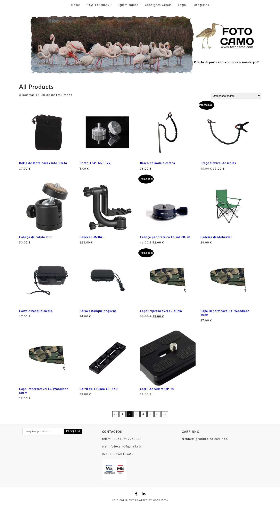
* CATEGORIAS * (99, 5)
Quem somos (128, 5)
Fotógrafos (200, 5)
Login (182, 5)
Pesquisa (73, 431)
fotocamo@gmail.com (127, 446)
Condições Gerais (158, 5)
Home (75, 5)
